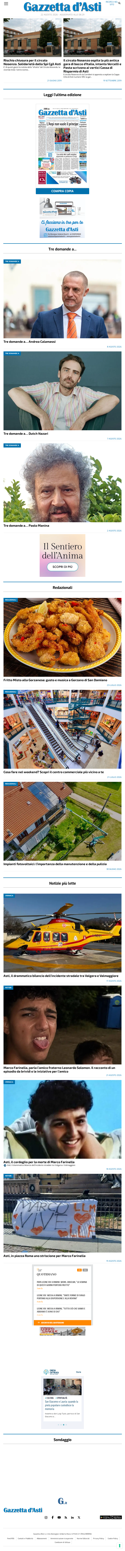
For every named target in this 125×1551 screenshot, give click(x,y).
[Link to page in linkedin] (72, 1517)
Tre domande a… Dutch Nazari (26, 433)
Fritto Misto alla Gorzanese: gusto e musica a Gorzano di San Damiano (55, 680)
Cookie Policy (113, 1538)
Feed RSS (11, 1538)
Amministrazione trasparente (62, 1538)
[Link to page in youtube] (59, 1517)
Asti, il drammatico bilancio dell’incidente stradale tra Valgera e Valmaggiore (61, 976)
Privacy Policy (98, 1538)
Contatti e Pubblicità (26, 1538)
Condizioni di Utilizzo (62, 1542)
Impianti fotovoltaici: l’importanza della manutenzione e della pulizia (55, 864)
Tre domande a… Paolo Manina (26, 525)
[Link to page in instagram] (46, 1517)
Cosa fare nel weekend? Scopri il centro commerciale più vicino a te (54, 772)
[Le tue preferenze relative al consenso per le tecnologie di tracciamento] (120, 1546)
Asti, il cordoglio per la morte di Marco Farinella (39, 1162)
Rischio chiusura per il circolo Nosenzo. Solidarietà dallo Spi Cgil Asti (32, 62)
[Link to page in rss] (66, 1517)
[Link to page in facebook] (53, 1517)
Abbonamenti (42, 1538)
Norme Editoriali (83, 1538)
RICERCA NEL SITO (112, 3)
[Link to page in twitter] (79, 1517)
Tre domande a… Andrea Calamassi (30, 341)
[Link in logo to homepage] (23, 1510)
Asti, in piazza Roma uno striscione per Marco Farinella (45, 1256)
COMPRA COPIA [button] (62, 191)
